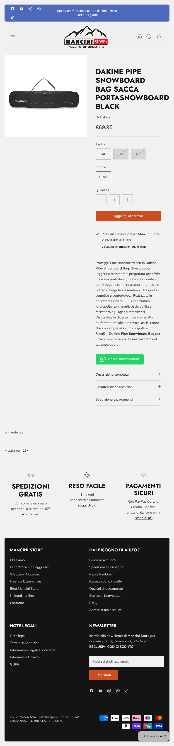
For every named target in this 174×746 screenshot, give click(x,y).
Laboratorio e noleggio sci (29, 567)
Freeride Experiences (25, 581)
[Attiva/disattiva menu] (15, 36)
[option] (46, 96)
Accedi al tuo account (105, 610)
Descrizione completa (112, 374)
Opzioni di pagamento (106, 588)
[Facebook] (12, 9)
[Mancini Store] (87, 37)
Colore (101, 167)
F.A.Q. (93, 603)
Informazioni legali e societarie (32, 650)
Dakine (105, 117)
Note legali (18, 635)
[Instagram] (30, 9)
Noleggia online (22, 595)
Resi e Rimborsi (100, 574)
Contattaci (17, 603)
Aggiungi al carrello (128, 216)
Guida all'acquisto (102, 560)
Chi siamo (17, 560)
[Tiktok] (12, 17)
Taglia (100, 144)
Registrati (104, 675)
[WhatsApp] (39, 9)
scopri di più (30, 514)
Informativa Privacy (24, 657)
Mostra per (13, 450)
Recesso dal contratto (105, 581)
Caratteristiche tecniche (114, 387)
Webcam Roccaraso (25, 574)
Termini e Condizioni (25, 643)
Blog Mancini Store (24, 588)
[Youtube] (21, 9)
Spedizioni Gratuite (70, 11)
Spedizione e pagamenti (114, 399)
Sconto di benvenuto (105, 595)
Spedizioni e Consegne (106, 567)
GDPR (14, 664)
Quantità (102, 190)
